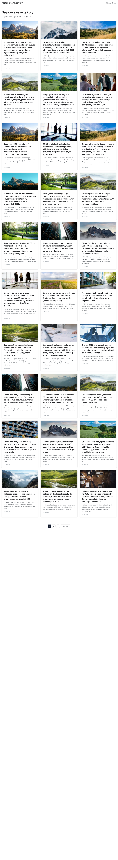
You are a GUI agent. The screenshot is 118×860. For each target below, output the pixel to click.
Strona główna (111, 3)
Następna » (65, 526)
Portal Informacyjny (12, 3)
